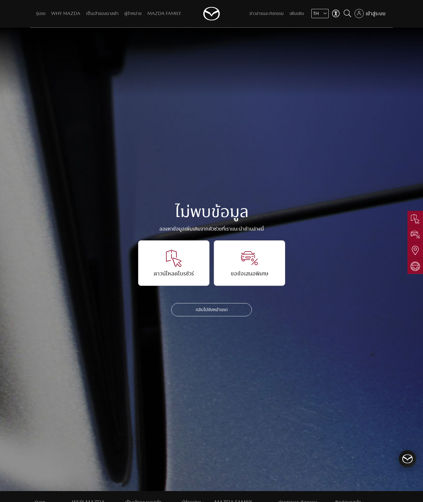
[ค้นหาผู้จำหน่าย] (415, 250)
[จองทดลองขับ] (415, 266)
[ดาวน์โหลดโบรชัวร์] (415, 219)
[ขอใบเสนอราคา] (415, 234)
